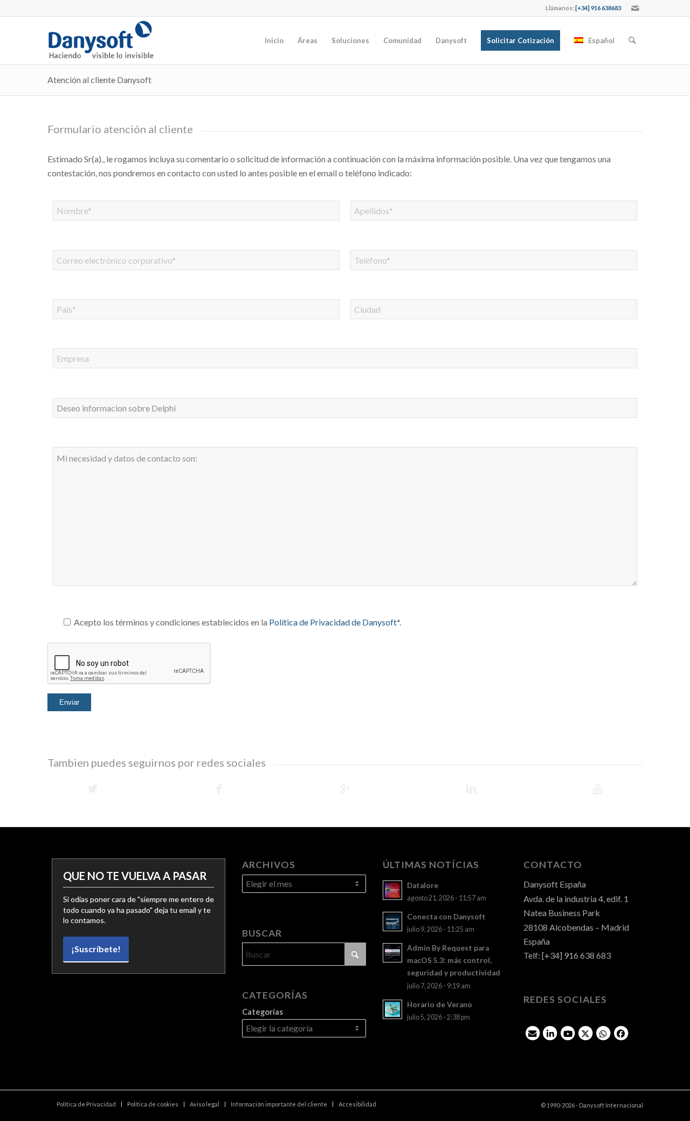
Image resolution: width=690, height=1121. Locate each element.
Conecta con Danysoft (446, 916)
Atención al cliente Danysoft (99, 79)
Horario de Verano (439, 1004)
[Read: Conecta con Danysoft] (392, 921)
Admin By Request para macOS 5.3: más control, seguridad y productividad (453, 960)
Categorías (262, 1011)
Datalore (422, 885)
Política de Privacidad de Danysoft (333, 622)
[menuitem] (274, 40)
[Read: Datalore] (392, 890)
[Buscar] (632, 40)
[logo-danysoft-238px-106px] (100, 40)
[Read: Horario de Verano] (392, 1009)
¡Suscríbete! (96, 949)
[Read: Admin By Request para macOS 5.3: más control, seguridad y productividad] (392, 952)
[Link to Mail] (635, 8)
